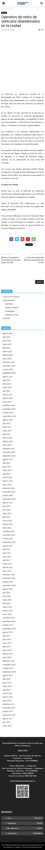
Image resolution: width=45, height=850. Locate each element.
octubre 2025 (8, 369)
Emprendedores (9, 300)
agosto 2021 (7, 546)
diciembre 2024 (9, 405)
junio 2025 (7, 384)
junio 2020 (7, 596)
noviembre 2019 (9, 621)
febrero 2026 (8, 355)
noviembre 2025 (9, 366)
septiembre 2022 (9, 499)
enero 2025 (7, 402)
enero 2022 (7, 528)
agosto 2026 (7, 333)
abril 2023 (6, 474)
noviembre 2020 (9, 578)
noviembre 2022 (9, 492)
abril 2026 (6, 348)
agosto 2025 (7, 376)
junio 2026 (7, 340)
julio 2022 (6, 506)
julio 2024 (6, 423)
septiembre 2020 (9, 585)
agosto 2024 (7, 420)
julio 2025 (6, 380)
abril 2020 (6, 603)
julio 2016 (6, 722)
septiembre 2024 (9, 416)
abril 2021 (6, 560)
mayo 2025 (7, 387)
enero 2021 (7, 571)
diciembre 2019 (9, 618)
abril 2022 (6, 517)
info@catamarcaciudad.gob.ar (22, 781)
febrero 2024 (8, 441)
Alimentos (9, 304)
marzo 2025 (7, 394)
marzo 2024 (7, 438)
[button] (41, 3)
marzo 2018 (7, 693)
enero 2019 (7, 657)
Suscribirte (37, 833)
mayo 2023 (7, 470)
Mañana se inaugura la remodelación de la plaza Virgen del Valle (11, 260)
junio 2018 (7, 682)
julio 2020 (6, 592)
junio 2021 (7, 553)
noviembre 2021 (9, 535)
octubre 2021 (8, 538)
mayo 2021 (7, 556)
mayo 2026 (7, 344)
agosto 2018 (7, 675)
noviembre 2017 (9, 708)
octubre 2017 (8, 711)
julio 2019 (6, 636)
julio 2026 (6, 337)
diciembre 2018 (9, 661)
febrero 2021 (8, 567)
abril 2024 (6, 434)
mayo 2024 (7, 430)
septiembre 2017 (9, 715)
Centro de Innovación (11, 297)
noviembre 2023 (9, 452)
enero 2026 (7, 358)
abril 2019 (6, 646)
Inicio (3, 9)
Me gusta (38, 818)
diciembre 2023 (9, 448)
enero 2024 (7, 445)
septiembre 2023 (9, 456)
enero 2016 (7, 726)
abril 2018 (6, 690)
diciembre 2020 (9, 574)
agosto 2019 (7, 632)
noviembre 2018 (9, 664)
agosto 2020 (7, 589)
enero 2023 (7, 484)
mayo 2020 (7, 600)
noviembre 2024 (9, 409)
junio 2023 (7, 466)
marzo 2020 (7, 607)
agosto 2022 (7, 502)
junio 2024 (7, 427)
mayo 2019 (7, 643)
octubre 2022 (8, 495)
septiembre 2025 (9, 373)
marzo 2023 (7, 477)
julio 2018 (6, 679)
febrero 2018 (8, 697)
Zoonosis (6, 318)
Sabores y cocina (11, 315)
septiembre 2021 (9, 542)
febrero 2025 (8, 398)
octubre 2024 (8, 412)
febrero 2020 (8, 610)
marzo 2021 (7, 564)
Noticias (4, 13)
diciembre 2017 (9, 704)
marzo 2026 (7, 351)
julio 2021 (6, 549)
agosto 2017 (7, 718)
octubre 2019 (8, 625)
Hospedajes (9, 311)
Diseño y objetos (11, 307)
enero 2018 (7, 700)
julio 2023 (6, 463)
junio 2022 (7, 510)
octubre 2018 (8, 668)
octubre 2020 (8, 582)
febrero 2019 (8, 654)
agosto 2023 (7, 459)
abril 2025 (6, 391)
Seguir (39, 823)
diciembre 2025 (9, 362)
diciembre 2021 (9, 531)
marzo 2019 (7, 650)
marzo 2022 (7, 520)
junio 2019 (7, 639)
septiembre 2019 (9, 628)
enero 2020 (7, 614)
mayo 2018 (7, 686)
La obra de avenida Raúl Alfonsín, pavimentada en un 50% (34, 260)
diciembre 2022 (9, 488)
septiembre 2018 (9, 672)
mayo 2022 (7, 513)
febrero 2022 (8, 524)
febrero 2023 (8, 481)
